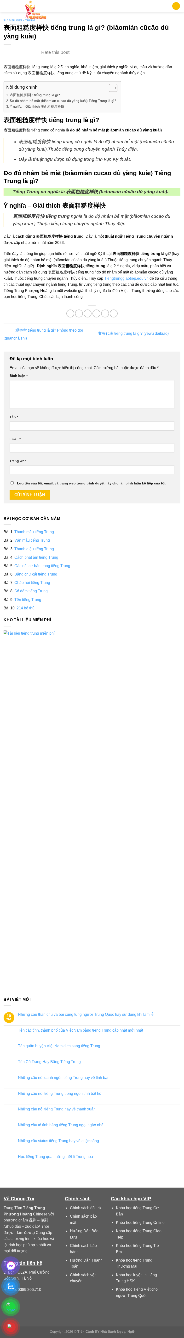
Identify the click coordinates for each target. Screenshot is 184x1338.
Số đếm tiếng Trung (31, 591)
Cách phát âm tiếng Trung (36, 557)
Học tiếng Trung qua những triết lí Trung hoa (55, 1156)
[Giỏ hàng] (176, 6)
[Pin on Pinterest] (105, 313)
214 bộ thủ (25, 608)
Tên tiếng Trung (27, 599)
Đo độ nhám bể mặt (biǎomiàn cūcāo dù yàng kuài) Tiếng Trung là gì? (63, 101)
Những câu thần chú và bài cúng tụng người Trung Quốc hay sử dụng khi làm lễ (86, 1014)
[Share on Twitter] (88, 313)
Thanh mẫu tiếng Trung (34, 532)
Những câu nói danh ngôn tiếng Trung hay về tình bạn (63, 1077)
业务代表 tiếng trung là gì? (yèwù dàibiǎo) (134, 333)
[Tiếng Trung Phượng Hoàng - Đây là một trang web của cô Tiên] (36, 11)
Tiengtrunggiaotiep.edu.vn (126, 278)
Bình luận (19, 376)
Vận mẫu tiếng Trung (32, 540)
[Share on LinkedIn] (114, 313)
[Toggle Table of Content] (110, 88)
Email (15, 439)
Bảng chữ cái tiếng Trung (35, 574)
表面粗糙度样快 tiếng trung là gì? (35, 95)
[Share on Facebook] (79, 313)
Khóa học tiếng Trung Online (140, 1222)
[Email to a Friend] (96, 313)
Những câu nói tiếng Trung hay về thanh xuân (57, 1109)
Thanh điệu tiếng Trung (34, 549)
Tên (14, 417)
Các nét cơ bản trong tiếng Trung (42, 566)
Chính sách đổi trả (85, 1208)
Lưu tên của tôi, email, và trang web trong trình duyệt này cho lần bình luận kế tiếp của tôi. (91, 483)
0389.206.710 (29, 1290)
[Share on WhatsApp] (70, 313)
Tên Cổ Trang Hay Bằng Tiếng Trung (49, 1062)
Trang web (18, 461)
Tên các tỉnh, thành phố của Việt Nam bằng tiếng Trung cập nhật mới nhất (80, 1030)
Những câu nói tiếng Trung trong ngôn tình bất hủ (59, 1093)
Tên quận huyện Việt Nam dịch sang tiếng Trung (59, 1046)
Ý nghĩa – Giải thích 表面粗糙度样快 (37, 106)
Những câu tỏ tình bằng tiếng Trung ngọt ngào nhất (61, 1125)
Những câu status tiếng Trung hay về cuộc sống (58, 1141)
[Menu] (6, 6)
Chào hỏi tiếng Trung (32, 583)
